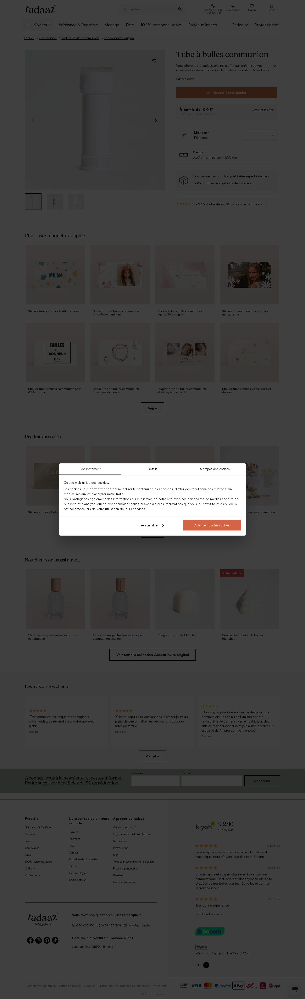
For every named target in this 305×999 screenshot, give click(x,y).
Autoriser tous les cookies (211, 525)
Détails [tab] (152, 469)
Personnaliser (149, 525)
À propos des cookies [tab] (215, 469)
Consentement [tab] (90, 469)
